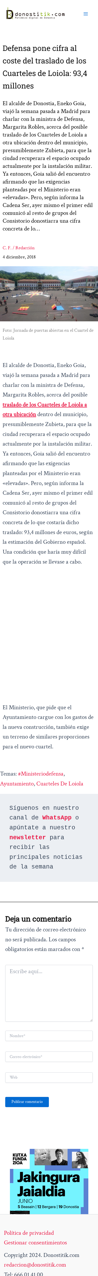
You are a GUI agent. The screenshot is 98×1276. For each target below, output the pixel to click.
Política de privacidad (29, 1233)
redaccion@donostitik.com (35, 1265)
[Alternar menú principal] (86, 14)
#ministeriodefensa (41, 774)
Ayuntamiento (17, 784)
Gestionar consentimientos (35, 1243)
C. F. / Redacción (19, 248)
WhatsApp (57, 817)
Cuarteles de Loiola (59, 784)
